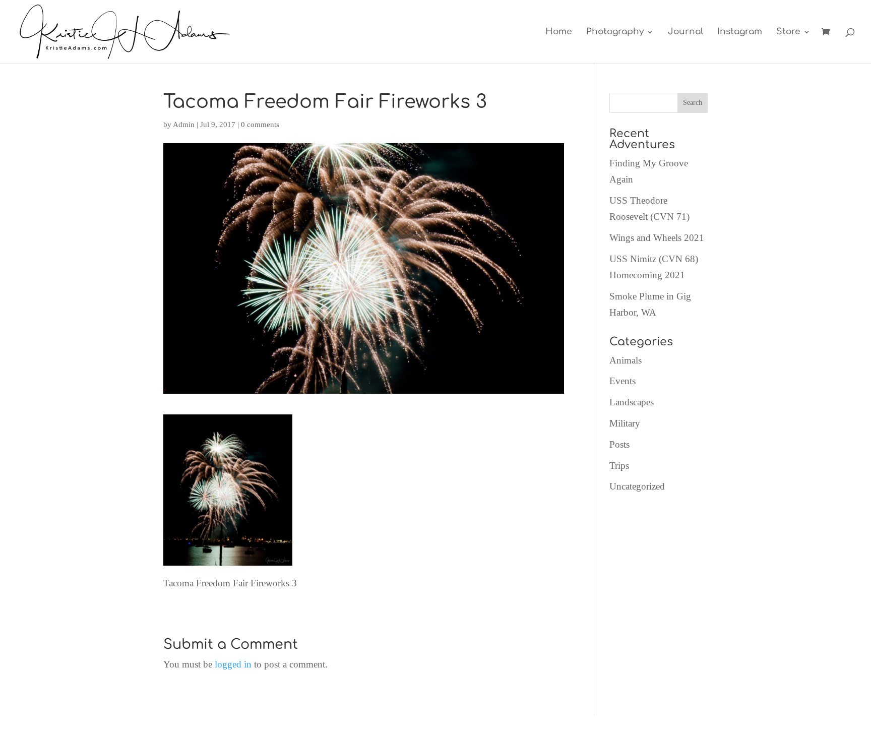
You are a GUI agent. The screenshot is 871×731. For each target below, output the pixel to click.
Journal (685, 32)
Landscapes (631, 402)
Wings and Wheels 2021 (656, 237)
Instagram (739, 32)
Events (622, 381)
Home (558, 32)
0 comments (260, 124)
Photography (615, 32)
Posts (619, 444)
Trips (619, 465)
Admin (184, 124)
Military (624, 423)
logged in (233, 664)
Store (788, 32)
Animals (625, 360)
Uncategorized (637, 486)
